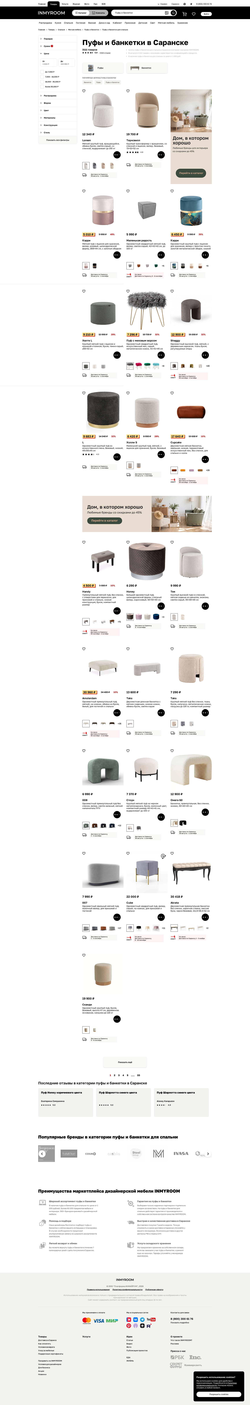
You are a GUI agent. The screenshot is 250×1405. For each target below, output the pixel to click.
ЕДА (128, 1357)
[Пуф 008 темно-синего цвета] (112, 825)
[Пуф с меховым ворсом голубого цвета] (156, 366)
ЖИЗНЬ (130, 1361)
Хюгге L (87, 340)
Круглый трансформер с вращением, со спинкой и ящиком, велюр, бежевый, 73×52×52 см (146, 146)
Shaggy (175, 340)
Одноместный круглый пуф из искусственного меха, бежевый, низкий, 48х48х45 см (102, 448)
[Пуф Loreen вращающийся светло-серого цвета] (86, 165)
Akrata (175, 902)
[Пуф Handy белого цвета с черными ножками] (103, 621)
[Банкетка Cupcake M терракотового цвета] (174, 470)
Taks (129, 698)
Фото (86, 4)
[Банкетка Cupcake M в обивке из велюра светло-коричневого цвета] (200, 470)
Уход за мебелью (46, 1350)
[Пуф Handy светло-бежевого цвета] (94, 621)
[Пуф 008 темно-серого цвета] (103, 825)
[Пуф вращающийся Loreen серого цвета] (94, 165)
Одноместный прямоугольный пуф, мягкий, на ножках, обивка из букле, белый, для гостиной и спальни (100, 704)
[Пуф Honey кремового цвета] (147, 617)
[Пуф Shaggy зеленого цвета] (191, 366)
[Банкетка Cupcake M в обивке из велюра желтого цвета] (182, 470)
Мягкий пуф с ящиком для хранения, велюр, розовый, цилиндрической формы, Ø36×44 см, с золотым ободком (101, 246)
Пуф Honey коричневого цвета (61, 1092)
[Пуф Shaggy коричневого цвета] (182, 366)
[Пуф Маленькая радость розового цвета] (147, 265)
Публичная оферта (154, 1289)
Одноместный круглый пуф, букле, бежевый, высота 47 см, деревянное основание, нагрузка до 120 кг (100, 1010)
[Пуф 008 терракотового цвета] (94, 825)
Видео (129, 1343)
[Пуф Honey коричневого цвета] (130, 617)
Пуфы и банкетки (112, 82)
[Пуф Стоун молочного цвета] (130, 828)
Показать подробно (180, 1322)
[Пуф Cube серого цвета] (130, 928)
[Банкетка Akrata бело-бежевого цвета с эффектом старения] (191, 928)
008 (84, 800)
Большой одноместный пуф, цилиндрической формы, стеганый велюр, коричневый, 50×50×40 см (144, 597)
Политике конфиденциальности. (216, 1384)
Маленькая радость (139, 240)
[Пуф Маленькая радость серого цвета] (130, 265)
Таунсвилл (133, 140)
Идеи (129, 1336)
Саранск (175, 4)
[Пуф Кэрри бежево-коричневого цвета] (200, 265)
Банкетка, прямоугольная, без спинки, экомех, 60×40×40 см (190, 804)
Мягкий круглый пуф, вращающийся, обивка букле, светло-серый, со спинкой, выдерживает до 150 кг (101, 146)
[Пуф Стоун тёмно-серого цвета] (138, 828)
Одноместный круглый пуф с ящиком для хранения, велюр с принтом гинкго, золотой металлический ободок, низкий (191, 246)
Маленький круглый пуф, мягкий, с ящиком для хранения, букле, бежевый (146, 447)
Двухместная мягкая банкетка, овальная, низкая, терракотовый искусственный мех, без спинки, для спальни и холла (189, 449)
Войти (206, 14)
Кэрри (86, 240)
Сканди (87, 1004)
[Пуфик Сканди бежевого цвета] (86, 1030)
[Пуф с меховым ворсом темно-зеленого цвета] (147, 366)
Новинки (42, 1374)
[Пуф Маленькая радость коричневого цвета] (138, 265)
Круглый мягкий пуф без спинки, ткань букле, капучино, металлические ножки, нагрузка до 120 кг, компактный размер (191, 704)
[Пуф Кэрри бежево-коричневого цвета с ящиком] (191, 265)
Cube (129, 902)
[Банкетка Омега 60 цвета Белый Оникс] (174, 823)
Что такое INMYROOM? (181, 1340)
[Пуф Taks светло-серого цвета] (191, 723)
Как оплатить (44, 1343)
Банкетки (146, 68)
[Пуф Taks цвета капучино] (174, 723)
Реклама (175, 1343)
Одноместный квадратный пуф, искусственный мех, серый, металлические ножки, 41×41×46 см (144, 346)
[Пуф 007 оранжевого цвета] (103, 928)
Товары (53, 4)
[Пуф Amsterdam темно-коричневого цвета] (112, 723)
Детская (142, 22)
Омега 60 (177, 800)
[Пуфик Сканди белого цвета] (94, 1030)
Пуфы (100, 68)
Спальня (68, 22)
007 (84, 902)
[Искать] (173, 12)
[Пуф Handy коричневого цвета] (112, 621)
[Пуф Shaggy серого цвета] (174, 366)
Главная (41, 4)
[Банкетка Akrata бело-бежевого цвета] (182, 928)
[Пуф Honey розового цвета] (138, 617)
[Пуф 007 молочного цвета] (86, 928)
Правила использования (98, 1289)
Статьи (129, 1340)
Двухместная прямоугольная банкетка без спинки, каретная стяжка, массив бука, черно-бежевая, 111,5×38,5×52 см (190, 908)
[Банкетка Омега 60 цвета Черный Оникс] (182, 823)
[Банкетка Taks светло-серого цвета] (130, 723)
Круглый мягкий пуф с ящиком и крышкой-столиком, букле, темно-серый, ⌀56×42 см (103, 346)
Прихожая (130, 22)
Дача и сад (104, 22)
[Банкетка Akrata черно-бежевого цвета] (174, 928)
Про (95, 4)
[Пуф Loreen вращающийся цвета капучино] (103, 165)
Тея (173, 591)
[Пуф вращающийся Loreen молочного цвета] (112, 165)
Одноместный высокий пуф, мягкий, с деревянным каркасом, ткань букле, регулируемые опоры (190, 346)
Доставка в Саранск (47, 1340)
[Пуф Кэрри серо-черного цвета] (182, 265)
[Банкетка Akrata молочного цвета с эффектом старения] (200, 928)
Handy (86, 591)
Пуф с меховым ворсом (141, 340)
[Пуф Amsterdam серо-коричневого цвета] (94, 723)
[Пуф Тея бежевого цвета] (182, 617)
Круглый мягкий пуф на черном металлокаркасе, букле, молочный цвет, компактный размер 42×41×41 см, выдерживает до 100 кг (146, 807)
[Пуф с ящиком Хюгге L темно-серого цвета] (86, 366)
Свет (152, 22)
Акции (41, 1371)
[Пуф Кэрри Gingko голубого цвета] (174, 265)
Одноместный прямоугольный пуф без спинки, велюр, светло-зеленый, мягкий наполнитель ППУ (102, 806)
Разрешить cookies (218, 1394)
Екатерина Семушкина (52, 1101)
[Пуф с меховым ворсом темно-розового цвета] (138, 366)
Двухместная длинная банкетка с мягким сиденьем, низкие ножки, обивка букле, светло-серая (143, 704)
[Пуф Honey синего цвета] (156, 617)
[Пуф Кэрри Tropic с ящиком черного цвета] (94, 265)
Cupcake (176, 442)
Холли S (131, 442)
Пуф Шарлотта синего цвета (118, 1092)
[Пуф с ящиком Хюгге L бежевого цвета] (94, 366)
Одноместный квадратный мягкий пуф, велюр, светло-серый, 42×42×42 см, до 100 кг (146, 246)
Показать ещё (125, 1062)
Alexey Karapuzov (165, 1101)
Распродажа (45, 22)
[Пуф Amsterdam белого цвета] (86, 723)
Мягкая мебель (166, 22)
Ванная (92, 22)
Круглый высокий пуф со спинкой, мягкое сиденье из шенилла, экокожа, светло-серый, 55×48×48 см (190, 597)
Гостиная (80, 22)
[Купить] (117, 154)
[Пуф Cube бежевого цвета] (147, 928)
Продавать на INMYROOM (50, 1361)
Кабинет (117, 22)
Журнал (76, 4)
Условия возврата (46, 1347)
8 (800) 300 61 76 (204, 4)
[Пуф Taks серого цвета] (182, 723)
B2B (103, 4)
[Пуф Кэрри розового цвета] (86, 265)
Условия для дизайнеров (49, 1364)
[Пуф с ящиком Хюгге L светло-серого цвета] (103, 366)
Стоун (130, 800)
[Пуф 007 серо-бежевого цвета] (112, 928)
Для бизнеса (44, 1367)
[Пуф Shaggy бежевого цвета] (200, 366)
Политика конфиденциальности (128, 1289)
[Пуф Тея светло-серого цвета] (174, 617)
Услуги (65, 4)
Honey (130, 591)
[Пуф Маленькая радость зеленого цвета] (156, 265)
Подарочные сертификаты (50, 1354)
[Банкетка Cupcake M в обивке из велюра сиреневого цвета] (191, 470)
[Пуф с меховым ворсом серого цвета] (130, 366)
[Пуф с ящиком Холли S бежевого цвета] (130, 465)
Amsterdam (89, 698)
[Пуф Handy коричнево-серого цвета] (86, 621)
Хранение (182, 22)
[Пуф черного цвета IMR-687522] (138, 928)
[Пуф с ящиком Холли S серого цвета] (138, 465)
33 (138, 1075)
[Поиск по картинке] (166, 12)
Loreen (86, 140)
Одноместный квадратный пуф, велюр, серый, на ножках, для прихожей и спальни (146, 908)
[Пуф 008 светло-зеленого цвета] (86, 825)
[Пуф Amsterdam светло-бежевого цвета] (103, 723)
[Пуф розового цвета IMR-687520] (156, 928)
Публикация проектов (136, 1350)
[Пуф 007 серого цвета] (94, 928)
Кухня (58, 22)
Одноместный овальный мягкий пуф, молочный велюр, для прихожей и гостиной (100, 908)
